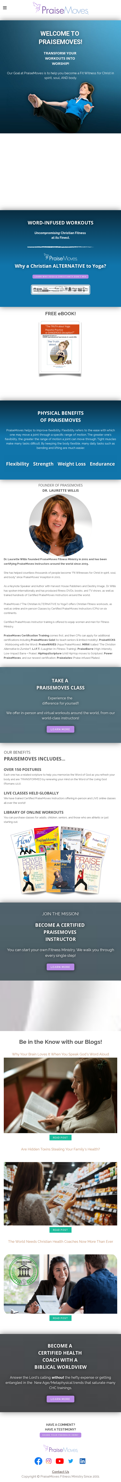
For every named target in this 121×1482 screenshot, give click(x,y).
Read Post (60, 1137)
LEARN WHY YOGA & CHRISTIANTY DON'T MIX (60, 277)
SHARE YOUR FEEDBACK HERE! (60, 1435)
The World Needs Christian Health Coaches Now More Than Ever (60, 1241)
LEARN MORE (60, 729)
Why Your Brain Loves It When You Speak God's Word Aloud (60, 1054)
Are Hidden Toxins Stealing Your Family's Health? (60, 1149)
